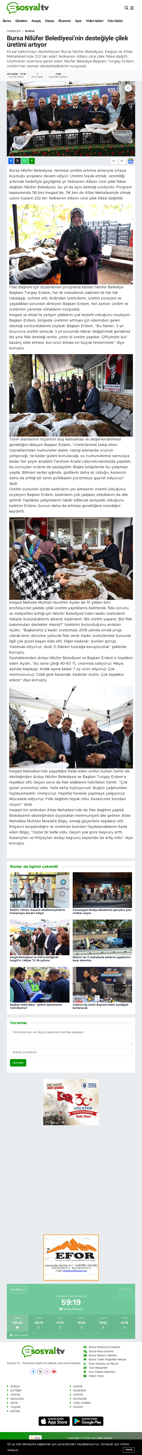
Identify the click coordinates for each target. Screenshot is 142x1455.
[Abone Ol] (130, 160)
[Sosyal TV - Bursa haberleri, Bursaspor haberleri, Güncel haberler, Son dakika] (28, 8)
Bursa (7, 21)
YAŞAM (15, 1407)
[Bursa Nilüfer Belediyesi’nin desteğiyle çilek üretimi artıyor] (71, 118)
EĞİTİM (15, 1411)
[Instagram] (47, 1371)
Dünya (49, 21)
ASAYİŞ (15, 1394)
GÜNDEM (79, 1390)
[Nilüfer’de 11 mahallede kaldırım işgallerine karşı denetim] (102, 937)
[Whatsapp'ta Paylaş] (24, 161)
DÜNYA (78, 1394)
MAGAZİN (17, 1399)
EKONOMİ (79, 1399)
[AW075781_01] (71, 727)
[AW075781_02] (71, 558)
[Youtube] (54, 1371)
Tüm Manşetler (98, 1367)
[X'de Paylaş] (17, 161)
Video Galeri (94, 21)
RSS (37, 1438)
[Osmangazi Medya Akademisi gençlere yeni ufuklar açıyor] (102, 889)
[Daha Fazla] (32, 161)
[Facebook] (33, 1371)
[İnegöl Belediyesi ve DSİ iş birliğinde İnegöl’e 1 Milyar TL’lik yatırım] (40, 937)
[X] (40, 1371)
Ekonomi (64, 21)
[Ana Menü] (132, 8)
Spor (78, 21)
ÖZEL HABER (82, 1403)
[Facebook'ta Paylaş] (10, 161)
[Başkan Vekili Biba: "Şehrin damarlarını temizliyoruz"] (40, 984)
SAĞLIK (78, 1407)
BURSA (30, 31)
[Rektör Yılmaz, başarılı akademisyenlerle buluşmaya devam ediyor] (40, 889)
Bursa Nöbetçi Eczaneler (104, 1347)
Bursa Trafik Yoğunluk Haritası (107, 1359)
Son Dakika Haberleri (102, 1372)
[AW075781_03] (71, 395)
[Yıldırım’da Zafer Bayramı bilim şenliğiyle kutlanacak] (102, 984)
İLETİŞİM (16, 1390)
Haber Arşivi (96, 1376)
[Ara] (127, 8)
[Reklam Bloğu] (71, 1257)
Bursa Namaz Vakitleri (103, 1355)
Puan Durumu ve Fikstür (104, 1363)
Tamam (129, 1450)
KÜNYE (78, 1386)
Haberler (14, 31)
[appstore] (55, 1420)
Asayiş (36, 21)
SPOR (14, 1403)
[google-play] (88, 1420)
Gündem (21, 21)
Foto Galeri (115, 21)
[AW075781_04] (71, 244)
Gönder (18, 1062)
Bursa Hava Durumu (101, 1351)
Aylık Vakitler (20, 1335)
